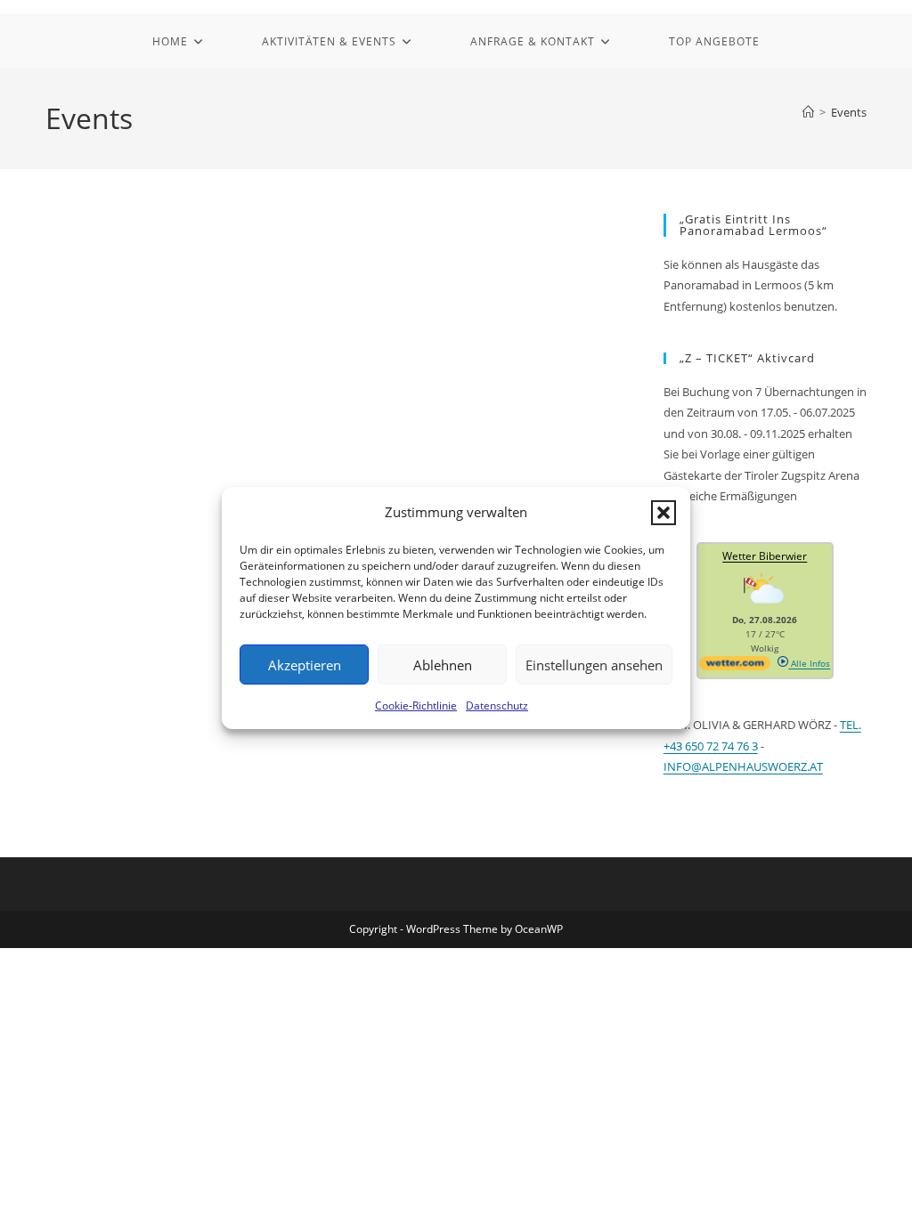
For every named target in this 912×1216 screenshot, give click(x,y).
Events (849, 112)
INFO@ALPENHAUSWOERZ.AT (743, 766)
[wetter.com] (734, 667)
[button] (663, 512)
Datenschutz (497, 705)
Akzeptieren (304, 664)
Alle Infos (809, 663)
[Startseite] (808, 112)
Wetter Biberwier (764, 555)
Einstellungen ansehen (594, 664)
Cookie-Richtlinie (416, 705)
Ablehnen (442, 664)
